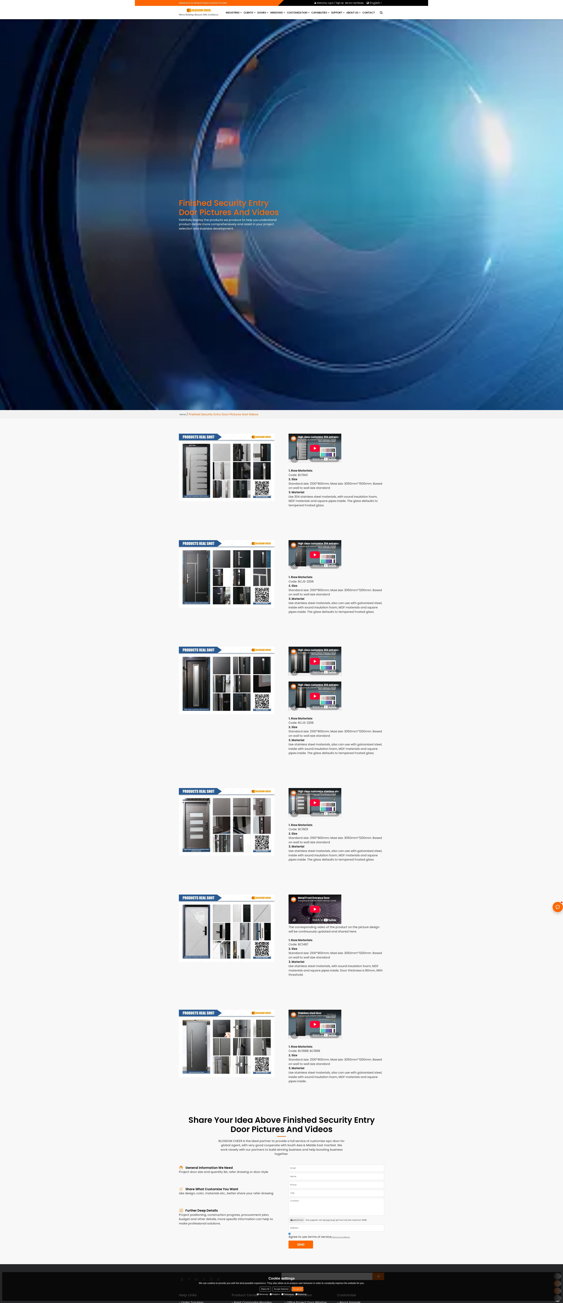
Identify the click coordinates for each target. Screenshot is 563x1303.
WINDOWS (276, 12)
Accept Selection (281, 1289)
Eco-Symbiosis (356, 2)
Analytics (276, 1294)
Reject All (265, 1289)
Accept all (297, 1289)
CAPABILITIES (319, 12)
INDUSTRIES (232, 12)
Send (301, 1244)
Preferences (289, 1294)
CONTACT (368, 12)
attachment (298, 1220)
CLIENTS (248, 12)
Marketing (302, 1294)
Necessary (263, 1294)
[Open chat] (558, 907)
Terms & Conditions (341, 1237)
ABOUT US (352, 12)
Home (183, 414)
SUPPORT (336, 12)
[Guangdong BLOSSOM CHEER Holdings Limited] (198, 10)
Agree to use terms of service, (319, 1237)
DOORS (261, 12)
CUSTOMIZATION (297, 12)
